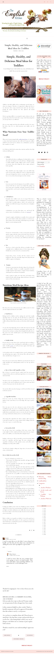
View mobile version (18, 638)
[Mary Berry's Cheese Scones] (44, 466)
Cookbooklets (42, 481)
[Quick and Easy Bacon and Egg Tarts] (44, 450)
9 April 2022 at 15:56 (15, 555)
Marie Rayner (13, 554)
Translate (42, 166)
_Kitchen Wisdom (45, 487)
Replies (10, 551)
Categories (42, 483)
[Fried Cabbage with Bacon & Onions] (44, 403)
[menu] (3, 2)
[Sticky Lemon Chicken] (44, 418)
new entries (7, 635)
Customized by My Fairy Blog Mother (44, 651)
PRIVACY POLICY (44, 79)
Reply (4, 547)
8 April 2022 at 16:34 (11, 539)
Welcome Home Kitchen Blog (45, 477)
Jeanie (7, 538)
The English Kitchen (8, 651)
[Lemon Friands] (44, 434)
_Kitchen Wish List (45, 498)
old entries (30, 635)
